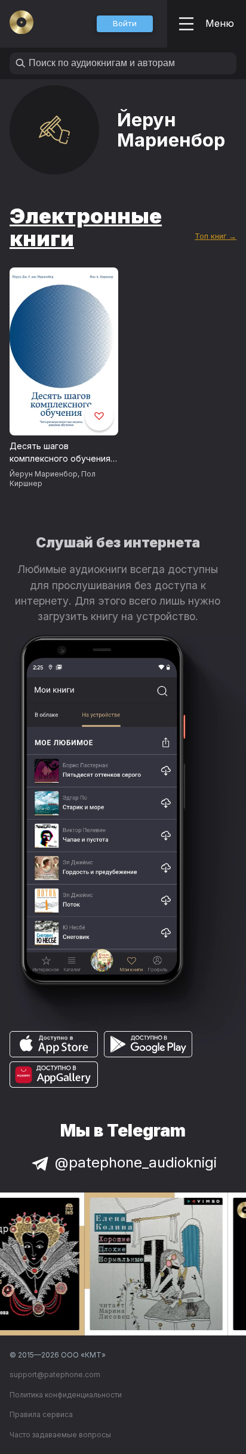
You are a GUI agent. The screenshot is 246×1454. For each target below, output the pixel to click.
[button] (125, 23)
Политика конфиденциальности (66, 1394)
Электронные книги (86, 227)
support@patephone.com (55, 1374)
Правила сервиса (41, 1414)
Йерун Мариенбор (44, 473)
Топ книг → (215, 236)
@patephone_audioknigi (136, 1162)
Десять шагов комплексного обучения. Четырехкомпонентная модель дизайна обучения (61, 453)
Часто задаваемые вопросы (60, 1434)
